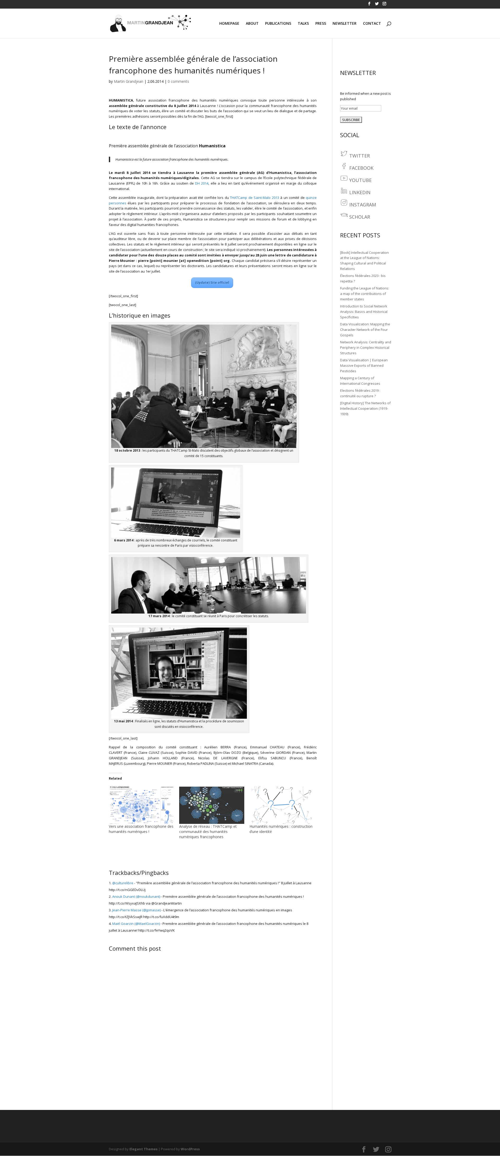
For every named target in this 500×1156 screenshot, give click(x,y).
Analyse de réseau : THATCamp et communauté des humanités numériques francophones (208, 831)
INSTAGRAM (362, 204)
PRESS (320, 24)
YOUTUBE (360, 180)
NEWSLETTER (345, 24)
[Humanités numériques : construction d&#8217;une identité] (282, 805)
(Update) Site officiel (212, 282)
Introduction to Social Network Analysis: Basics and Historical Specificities (364, 311)
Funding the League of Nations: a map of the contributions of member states (364, 293)
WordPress (190, 1149)
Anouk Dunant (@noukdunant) (136, 896)
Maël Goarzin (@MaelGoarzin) (136, 923)
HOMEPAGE (229, 24)
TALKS (303, 24)
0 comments (178, 81)
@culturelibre (122, 883)
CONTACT (372, 24)
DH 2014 (201, 183)
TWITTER (359, 156)
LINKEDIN (360, 192)
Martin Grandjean (128, 81)
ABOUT (252, 24)
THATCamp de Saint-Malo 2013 (254, 197)
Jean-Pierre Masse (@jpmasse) (136, 910)
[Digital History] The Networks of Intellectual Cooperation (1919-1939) (365, 408)
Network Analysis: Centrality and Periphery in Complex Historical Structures (365, 347)
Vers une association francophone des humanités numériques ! (141, 829)
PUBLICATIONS (278, 24)
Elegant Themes (143, 1149)
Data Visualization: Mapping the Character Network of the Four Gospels (365, 329)
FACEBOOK (361, 168)
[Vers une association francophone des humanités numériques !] (141, 805)
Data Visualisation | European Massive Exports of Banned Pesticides (364, 365)
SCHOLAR (359, 217)
